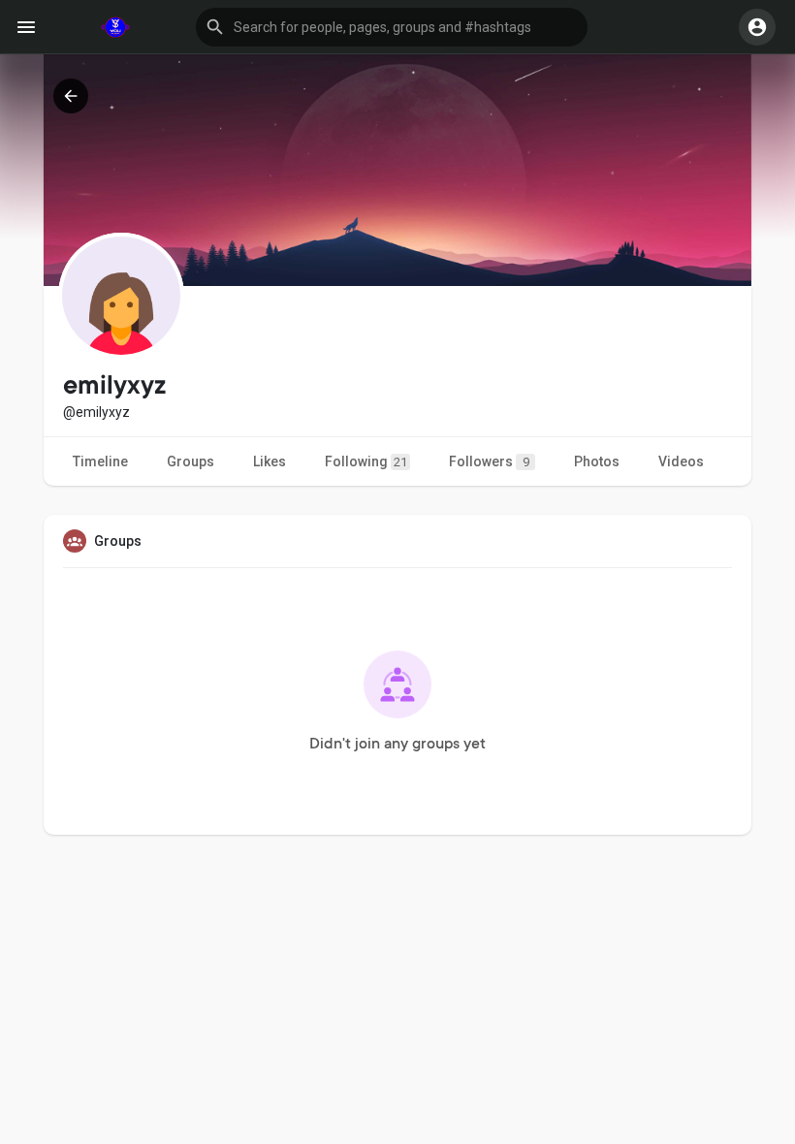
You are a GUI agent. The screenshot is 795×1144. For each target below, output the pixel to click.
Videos (681, 461)
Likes (269, 461)
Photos (597, 461)
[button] (392, 27)
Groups (190, 461)
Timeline (100, 461)
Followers (489, 461)
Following (366, 461)
